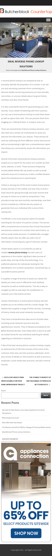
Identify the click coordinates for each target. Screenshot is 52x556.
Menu (26, 20)
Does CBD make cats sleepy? (12, 423)
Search (3, 391)
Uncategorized (16, 70)
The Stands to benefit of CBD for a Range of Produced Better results (38, 381)
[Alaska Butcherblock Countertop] (26, 11)
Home (8, 70)
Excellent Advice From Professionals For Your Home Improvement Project (13, 381)
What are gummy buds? (10, 418)
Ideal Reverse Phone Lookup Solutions (16, 432)
